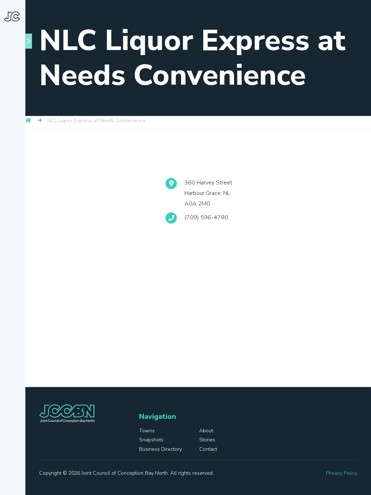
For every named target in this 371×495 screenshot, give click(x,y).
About (22, 171)
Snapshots (18, 197)
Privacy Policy (341, 473)
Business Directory (16, 256)
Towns (23, 155)
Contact (15, 288)
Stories (14, 224)
